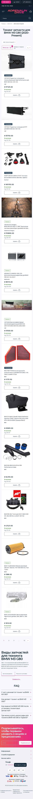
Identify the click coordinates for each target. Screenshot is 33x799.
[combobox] (27, 47)
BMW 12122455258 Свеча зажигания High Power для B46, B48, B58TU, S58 (15, 615)
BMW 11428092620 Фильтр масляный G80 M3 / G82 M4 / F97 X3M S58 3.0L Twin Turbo (16, 567)
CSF (5, 84)
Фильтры (7, 47)
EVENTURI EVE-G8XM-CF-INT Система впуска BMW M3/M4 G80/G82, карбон (15, 176)
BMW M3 (10, 24)
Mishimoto (7, 279)
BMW (5, 571)
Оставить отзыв (20, 765)
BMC (5, 376)
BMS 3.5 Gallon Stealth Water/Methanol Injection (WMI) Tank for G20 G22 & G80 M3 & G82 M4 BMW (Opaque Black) (16, 418)
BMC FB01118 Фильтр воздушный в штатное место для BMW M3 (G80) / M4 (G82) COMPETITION (16, 372)
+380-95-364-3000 (7, 6)
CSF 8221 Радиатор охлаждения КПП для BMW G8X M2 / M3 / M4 (15, 128)
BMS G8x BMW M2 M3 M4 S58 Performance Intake (13, 466)
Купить (15, 95)
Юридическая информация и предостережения (17, 791)
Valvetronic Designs (9, 230)
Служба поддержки (8, 755)
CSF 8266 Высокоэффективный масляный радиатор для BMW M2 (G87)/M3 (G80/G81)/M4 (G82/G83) (14, 324)
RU (30, 6)
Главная (3, 24)
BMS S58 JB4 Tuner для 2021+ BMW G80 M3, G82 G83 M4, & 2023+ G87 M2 (16, 515)
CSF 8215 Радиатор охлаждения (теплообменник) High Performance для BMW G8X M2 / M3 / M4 (16, 80)
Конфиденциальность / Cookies (5, 791)
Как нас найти (6, 758)
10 (24, 640)
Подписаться (25, 743)
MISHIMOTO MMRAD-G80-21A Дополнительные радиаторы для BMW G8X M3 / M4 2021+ (16, 275)
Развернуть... (16, 679)
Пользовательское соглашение (28, 791)
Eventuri (6, 179)
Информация (5, 751)
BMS (5, 422)
